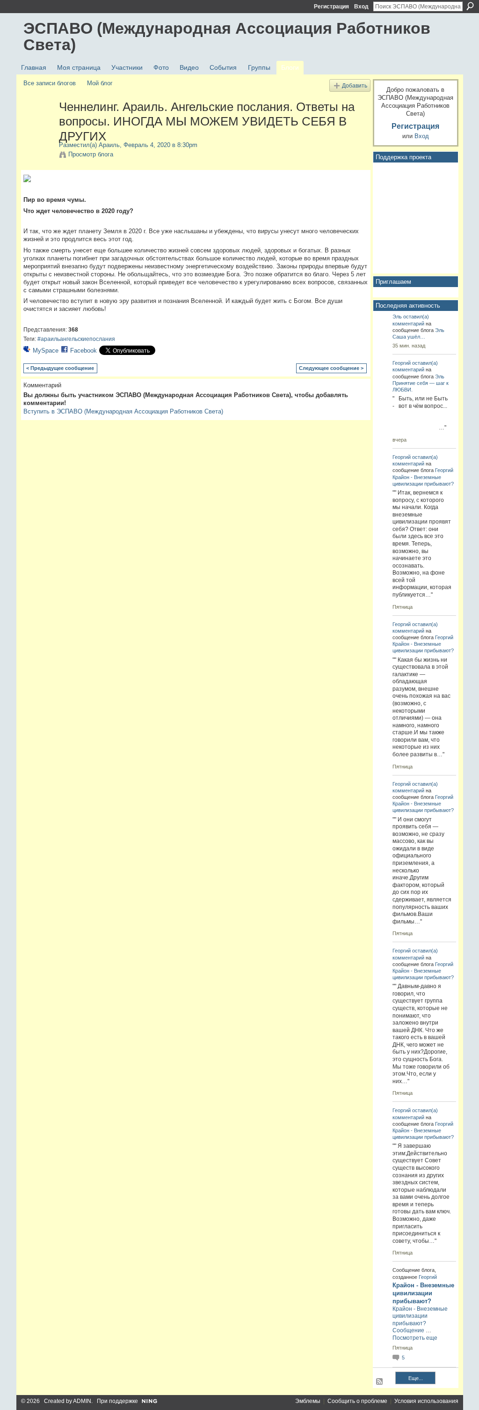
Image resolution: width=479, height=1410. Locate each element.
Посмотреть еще (414, 1338)
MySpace (45, 350)
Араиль (109, 144)
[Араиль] (38, 126)
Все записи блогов (49, 83)
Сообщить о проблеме (357, 1401)
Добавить (354, 85)
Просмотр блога (90, 154)
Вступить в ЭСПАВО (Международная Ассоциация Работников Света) (123, 411)
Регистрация (331, 6)
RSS (380, 1382)
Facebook (83, 350)
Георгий (401, 363)
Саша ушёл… (408, 337)
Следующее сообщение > (331, 368)
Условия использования (426, 1401)
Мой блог (100, 83)
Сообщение (408, 1330)
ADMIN (82, 1401)
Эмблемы (307, 1401)
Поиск (470, 6)
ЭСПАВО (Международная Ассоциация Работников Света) (226, 36)
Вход (361, 6)
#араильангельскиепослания (76, 339)
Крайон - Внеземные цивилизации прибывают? (423, 1293)
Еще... (415, 1378)
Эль (397, 316)
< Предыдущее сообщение (60, 368)
